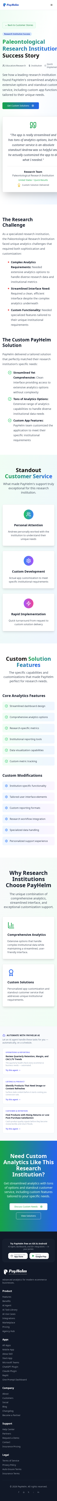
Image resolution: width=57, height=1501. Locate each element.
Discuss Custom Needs (26, 1206)
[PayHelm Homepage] (11, 4)
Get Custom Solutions (18, 105)
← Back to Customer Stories (19, 25)
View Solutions (28, 1215)
